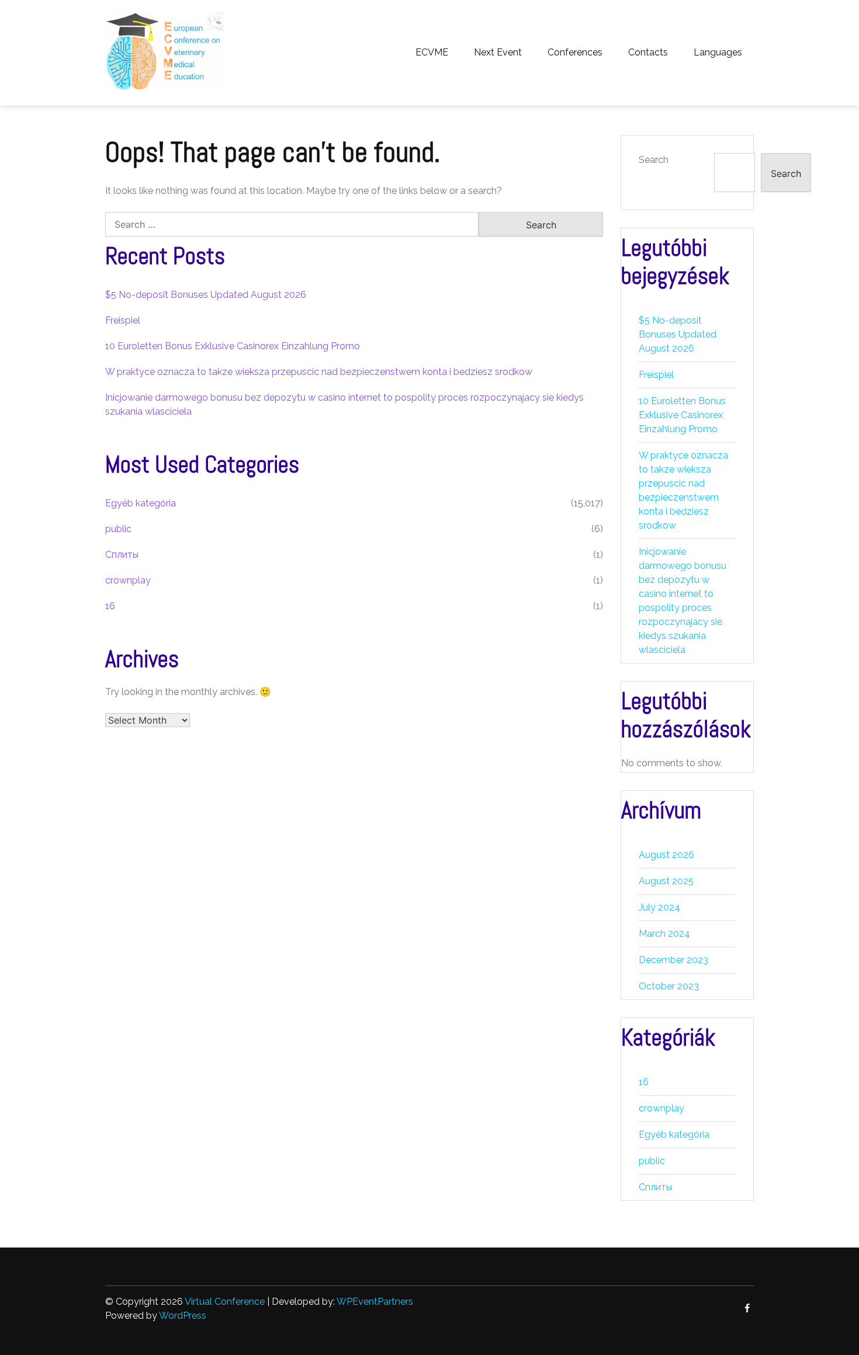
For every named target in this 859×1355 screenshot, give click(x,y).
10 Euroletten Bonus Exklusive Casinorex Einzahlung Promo (232, 346)
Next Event (498, 52)
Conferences (575, 52)
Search (654, 159)
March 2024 (664, 933)
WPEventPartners (375, 1301)
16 (110, 606)
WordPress (182, 1315)
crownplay (128, 580)
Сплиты (121, 554)
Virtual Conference (225, 1301)
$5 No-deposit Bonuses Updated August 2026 (205, 294)
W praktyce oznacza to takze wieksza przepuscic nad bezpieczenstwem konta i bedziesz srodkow (318, 371)
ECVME (431, 52)
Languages (718, 52)
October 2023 (669, 986)
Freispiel (122, 320)
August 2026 (666, 854)
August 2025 (666, 881)
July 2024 (659, 907)
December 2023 (673, 959)
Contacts (648, 52)
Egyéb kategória (140, 503)
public (118, 528)
